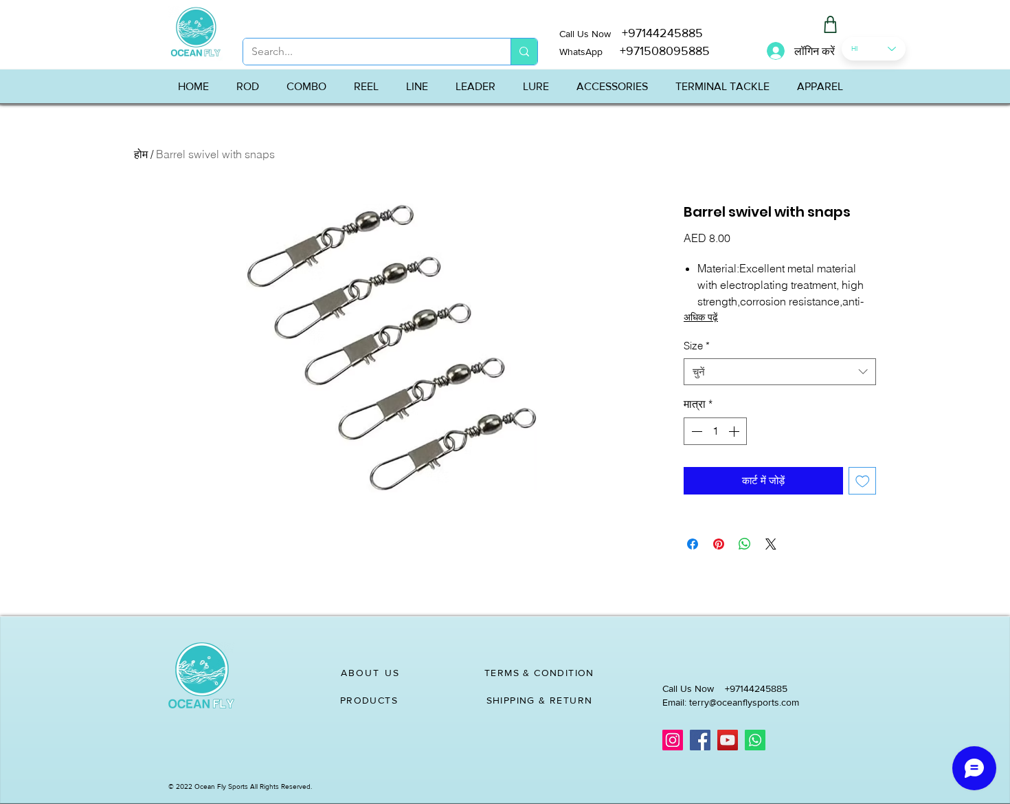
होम (141, 154)
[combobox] (780, 371)
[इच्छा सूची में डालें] (863, 481)
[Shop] (830, 24)
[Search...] (523, 52)
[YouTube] (727, 740)
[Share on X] (771, 544)
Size (697, 345)
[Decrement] (695, 431)
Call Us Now (590, 33)
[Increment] (735, 431)
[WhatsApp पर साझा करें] (745, 544)
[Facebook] (700, 740)
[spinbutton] (715, 431)
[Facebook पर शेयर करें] (692, 544)
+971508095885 (656, 51)
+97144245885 (662, 33)
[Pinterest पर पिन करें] (718, 544)
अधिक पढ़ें (701, 317)
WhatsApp (581, 51)
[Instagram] (672, 740)
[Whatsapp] (755, 740)
